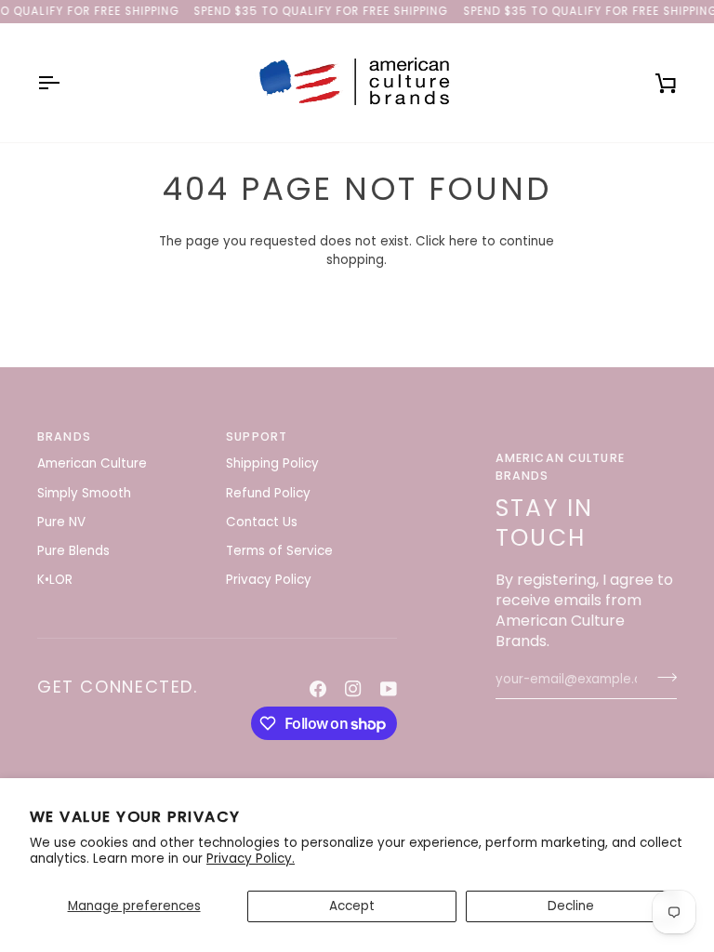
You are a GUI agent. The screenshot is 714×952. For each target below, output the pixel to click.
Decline (571, 906)
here (463, 241)
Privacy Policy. (250, 858)
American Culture (92, 463)
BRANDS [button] (64, 436)
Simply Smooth (84, 493)
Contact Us (262, 522)
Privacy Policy (268, 579)
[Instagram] (353, 689)
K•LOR (55, 579)
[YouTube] (388, 689)
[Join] (661, 678)
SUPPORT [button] (256, 436)
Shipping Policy (272, 463)
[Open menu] (65, 82)
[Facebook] (318, 689)
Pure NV (61, 522)
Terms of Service (279, 551)
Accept (352, 906)
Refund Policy (268, 493)
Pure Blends (73, 551)
